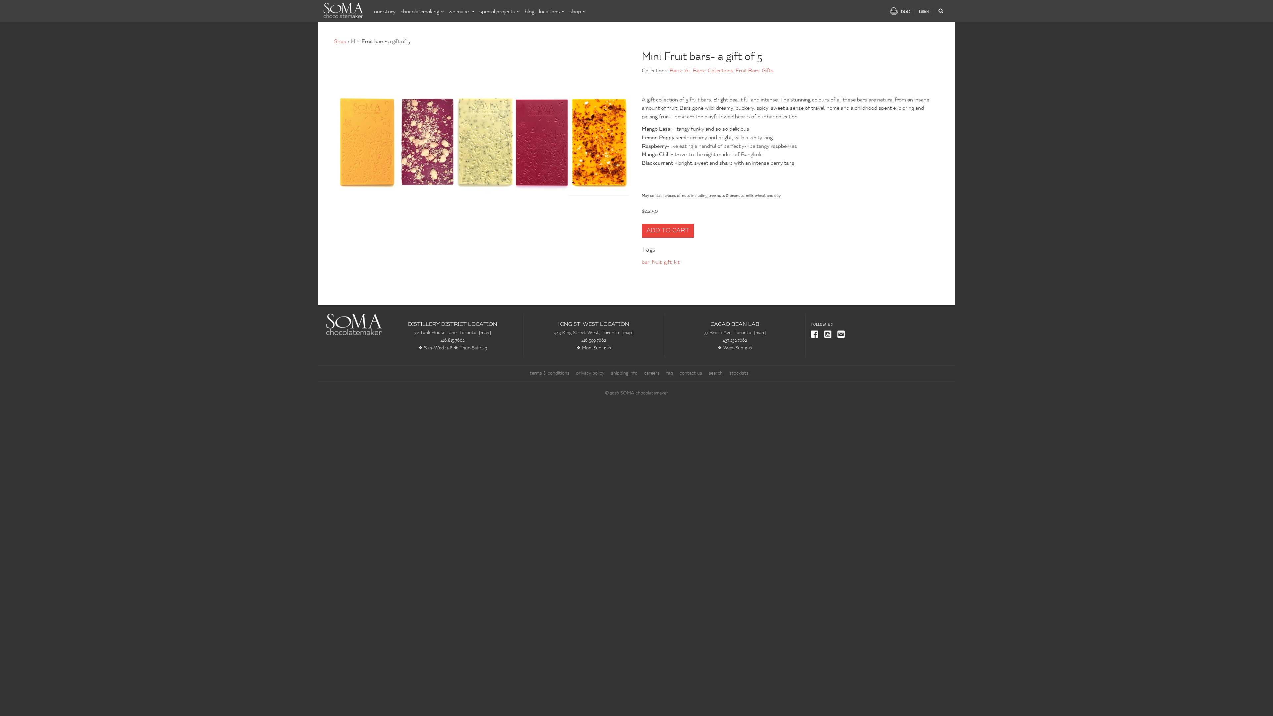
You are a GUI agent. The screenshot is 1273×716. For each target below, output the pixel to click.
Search (716, 373)
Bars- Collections (713, 71)
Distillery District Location (452, 324)
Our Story (384, 12)
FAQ (669, 373)
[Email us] (840, 334)
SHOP (576, 12)
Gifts (767, 71)
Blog (529, 12)
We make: (460, 12)
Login (924, 11)
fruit (657, 262)
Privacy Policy (590, 373)
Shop (340, 41)
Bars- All (680, 71)
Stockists (739, 373)
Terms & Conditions (550, 373)
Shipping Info (624, 373)
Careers (652, 373)
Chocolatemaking (420, 12)
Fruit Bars (747, 71)
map (485, 332)
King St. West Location (593, 324)
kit (677, 262)
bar (645, 262)
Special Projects (497, 12)
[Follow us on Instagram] (826, 334)
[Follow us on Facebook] (815, 334)
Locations (550, 12)
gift (668, 262)
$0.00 (905, 11)
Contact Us (691, 373)
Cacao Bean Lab (734, 324)
